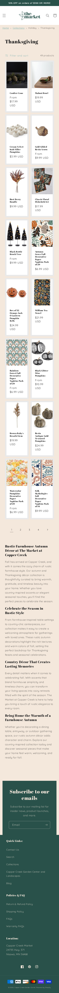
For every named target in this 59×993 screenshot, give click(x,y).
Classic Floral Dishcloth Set (42, 200)
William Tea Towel (41, 311)
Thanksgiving (47, 28)
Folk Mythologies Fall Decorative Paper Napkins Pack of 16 (42, 499)
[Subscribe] (46, 825)
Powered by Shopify (43, 987)
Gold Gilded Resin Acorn (41, 148)
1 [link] (11, 529)
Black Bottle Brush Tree (16, 253)
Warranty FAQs (15, 926)
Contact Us (12, 849)
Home (6, 28)
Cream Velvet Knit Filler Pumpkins (17, 149)
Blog (9, 883)
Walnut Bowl (41, 93)
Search (10, 856)
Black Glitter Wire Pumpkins (41, 373)
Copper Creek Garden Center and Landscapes (25, 873)
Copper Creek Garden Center (25, 987)
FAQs (9, 918)
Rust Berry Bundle (15, 200)
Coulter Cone (16, 93)
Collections (19, 28)
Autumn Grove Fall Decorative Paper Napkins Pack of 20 (42, 258)
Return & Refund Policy (19, 904)
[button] (4, 15)
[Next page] (47, 529)
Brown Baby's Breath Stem (17, 434)
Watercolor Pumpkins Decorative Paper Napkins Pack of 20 (17, 497)
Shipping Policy (15, 911)
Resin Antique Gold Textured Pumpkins (42, 437)
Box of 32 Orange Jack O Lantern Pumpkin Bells (16, 315)
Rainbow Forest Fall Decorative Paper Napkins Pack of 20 (17, 377)
